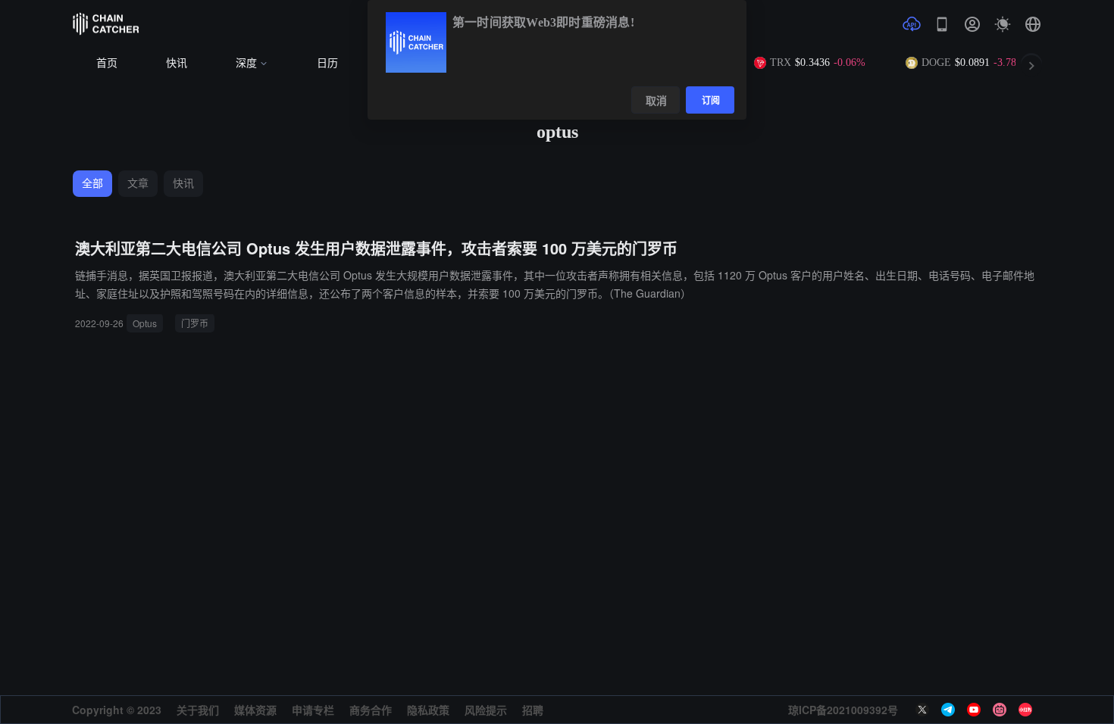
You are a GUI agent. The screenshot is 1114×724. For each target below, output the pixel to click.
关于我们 (198, 709)
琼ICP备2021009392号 (843, 709)
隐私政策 (428, 709)
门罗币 (194, 323)
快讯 (176, 63)
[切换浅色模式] (1003, 24)
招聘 (532, 709)
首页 (106, 63)
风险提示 (486, 709)
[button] (1033, 24)
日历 (327, 63)
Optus (145, 323)
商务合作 (370, 709)
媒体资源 (255, 709)
